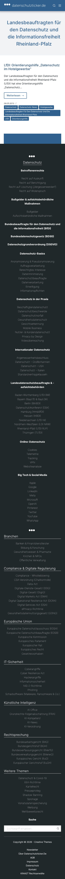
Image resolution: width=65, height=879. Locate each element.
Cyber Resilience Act (32, 673)
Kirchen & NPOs (32, 556)
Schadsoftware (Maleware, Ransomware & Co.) (32, 694)
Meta (32, 495)
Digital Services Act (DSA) (32, 604)
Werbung (32, 807)
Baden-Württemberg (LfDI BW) (32, 394)
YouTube (32, 516)
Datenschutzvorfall (32, 315)
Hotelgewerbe (46, 107)
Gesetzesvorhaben (32, 653)
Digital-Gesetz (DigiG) (32, 592)
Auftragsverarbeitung (32, 265)
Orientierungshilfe (20, 119)
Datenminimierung (32, 273)
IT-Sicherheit (13, 662)
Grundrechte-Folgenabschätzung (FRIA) (32, 713)
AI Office (32, 709)
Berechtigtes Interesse (32, 269)
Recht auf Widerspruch (32, 190)
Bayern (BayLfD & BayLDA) (32, 399)
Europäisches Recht (32, 649)
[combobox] (29, 828)
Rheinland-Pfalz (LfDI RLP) (32, 428)
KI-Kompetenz (32, 718)
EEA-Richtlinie (32, 782)
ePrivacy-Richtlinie (32, 608)
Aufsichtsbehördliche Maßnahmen (32, 215)
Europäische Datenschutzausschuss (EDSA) (32, 628)
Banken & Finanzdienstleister (32, 543)
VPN (32, 462)
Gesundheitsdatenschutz (32, 319)
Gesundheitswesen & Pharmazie (32, 551)
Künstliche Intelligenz (20, 703)
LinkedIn (32, 491)
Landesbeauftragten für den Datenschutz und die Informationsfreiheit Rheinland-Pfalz (27, 113)
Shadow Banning (32, 794)
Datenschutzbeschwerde (32, 311)
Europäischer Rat (32, 645)
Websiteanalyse (32, 466)
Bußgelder (32, 211)
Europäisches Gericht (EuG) (32, 758)
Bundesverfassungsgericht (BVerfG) (32, 750)
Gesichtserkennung (32, 323)
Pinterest (32, 507)
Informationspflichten (32, 290)
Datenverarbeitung (32, 282)
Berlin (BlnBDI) (32, 403)
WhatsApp (32, 520)
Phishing (32, 689)
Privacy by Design (32, 336)
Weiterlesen (17, 96)
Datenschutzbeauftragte (32, 278)
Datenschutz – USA (32, 366)
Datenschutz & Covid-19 (32, 778)
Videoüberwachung (32, 340)
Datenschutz (11, 107)
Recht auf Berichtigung (32, 182)
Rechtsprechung (16, 735)
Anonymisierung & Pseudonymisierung (32, 261)
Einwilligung (32, 286)
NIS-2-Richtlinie (32, 685)
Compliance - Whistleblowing (32, 575)
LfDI (7, 119)
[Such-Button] (58, 828)
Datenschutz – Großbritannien (32, 361)
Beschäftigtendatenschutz (32, 307)
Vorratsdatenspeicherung (32, 803)
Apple (32, 482)
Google (32, 487)
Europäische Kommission (32, 636)
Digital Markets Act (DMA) (32, 596)
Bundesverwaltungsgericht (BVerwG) (32, 754)
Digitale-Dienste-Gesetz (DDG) (32, 588)
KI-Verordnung (32, 726)
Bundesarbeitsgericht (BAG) (32, 741)
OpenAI (32, 503)
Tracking (32, 458)
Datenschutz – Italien (32, 370)
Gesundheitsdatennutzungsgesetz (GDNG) (32, 613)
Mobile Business (32, 328)
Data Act (32, 583)
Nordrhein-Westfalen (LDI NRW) (32, 424)
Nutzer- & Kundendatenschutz (32, 332)
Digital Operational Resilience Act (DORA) (32, 600)
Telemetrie (32, 453)
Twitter (32, 512)
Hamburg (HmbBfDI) (32, 411)
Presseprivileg (32, 790)
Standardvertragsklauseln (32, 374)
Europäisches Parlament (32, 641)
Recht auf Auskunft (32, 178)
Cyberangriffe (32, 669)
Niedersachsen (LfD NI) (32, 420)
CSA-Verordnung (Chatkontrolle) (32, 579)
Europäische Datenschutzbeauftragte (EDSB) (32, 632)
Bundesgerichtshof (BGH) (32, 746)
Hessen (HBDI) (32, 415)
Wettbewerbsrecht (32, 811)
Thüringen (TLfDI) (32, 432)
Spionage (32, 799)
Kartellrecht (32, 786)
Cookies (32, 449)
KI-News (32, 722)
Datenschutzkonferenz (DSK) (32, 407)
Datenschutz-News (28, 107)
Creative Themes (43, 842)
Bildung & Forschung (32, 547)
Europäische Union (18, 621)
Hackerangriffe (32, 677)
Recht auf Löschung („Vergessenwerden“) (32, 186)
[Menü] (60, 5)
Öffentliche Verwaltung (32, 560)
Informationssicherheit (32, 681)
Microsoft (32, 499)
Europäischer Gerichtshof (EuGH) (32, 762)
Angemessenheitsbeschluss (32, 357)
